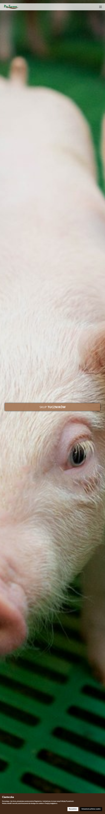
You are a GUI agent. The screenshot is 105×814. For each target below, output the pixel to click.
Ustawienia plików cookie (91, 809)
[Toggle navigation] (100, 7)
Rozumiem (73, 809)
